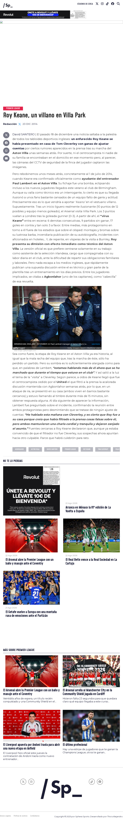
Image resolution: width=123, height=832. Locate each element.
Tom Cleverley (103, 449)
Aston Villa (35, 449)
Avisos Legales (5, 816)
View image (18, 350)
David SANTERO (23, 134)
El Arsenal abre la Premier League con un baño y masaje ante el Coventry (29, 561)
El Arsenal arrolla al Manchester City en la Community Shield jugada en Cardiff (87, 692)
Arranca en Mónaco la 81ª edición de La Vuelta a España (88, 509)
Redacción (10, 124)
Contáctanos (34, 816)
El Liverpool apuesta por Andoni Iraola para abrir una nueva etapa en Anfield (31, 747)
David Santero (52, 449)
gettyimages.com (30, 350)
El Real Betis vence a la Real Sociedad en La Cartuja (91, 561)
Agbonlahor (19, 449)
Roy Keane (86, 449)
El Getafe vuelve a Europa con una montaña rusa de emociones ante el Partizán (31, 614)
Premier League (70, 449)
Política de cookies (20, 816)
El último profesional (75, 745)
